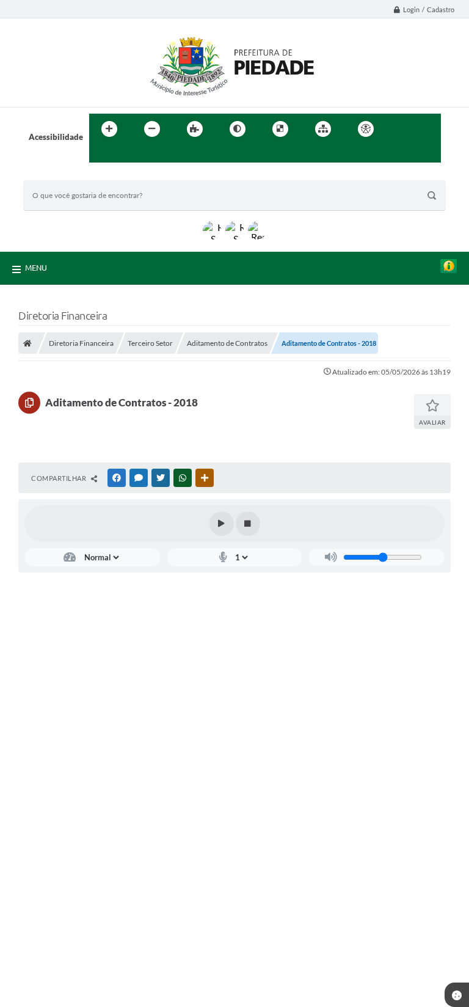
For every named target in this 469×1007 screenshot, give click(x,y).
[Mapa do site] (323, 129)
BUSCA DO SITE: (59, 174)
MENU (36, 267)
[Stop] (248, 523)
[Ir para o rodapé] (128, 154)
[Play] (221, 523)
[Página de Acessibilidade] (366, 129)
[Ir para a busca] (101, 154)
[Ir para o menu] (427, 129)
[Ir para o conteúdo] (400, 129)
